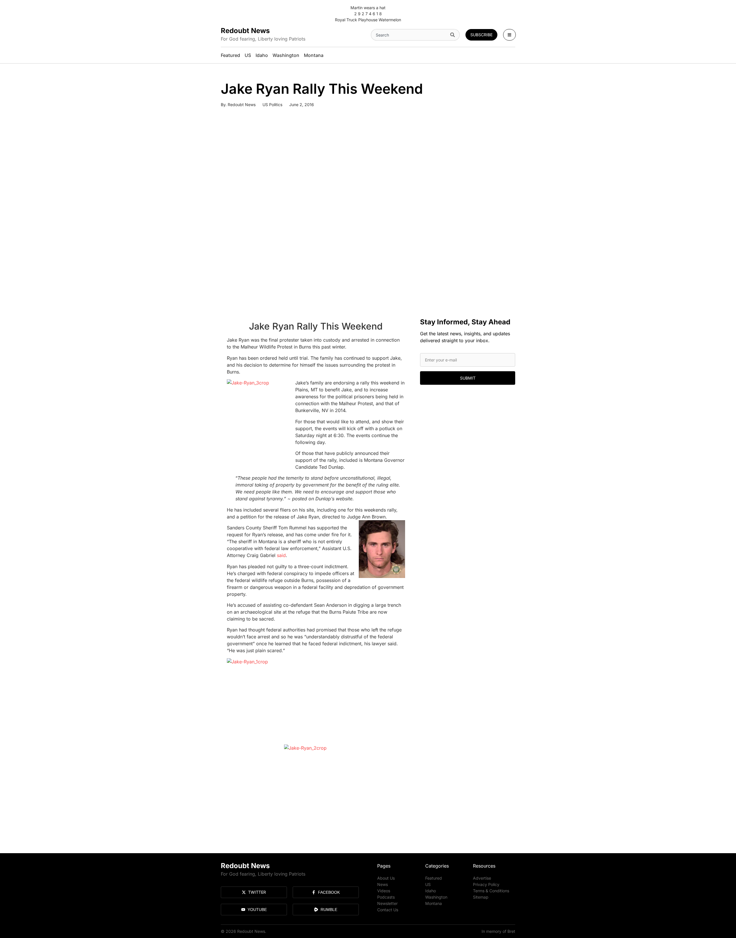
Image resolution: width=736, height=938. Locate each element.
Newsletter (387, 903)
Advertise (482, 878)
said (281, 555)
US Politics (272, 104)
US (428, 884)
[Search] (454, 35)
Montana (433, 903)
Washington (436, 897)
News (382, 884)
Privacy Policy (486, 884)
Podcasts (386, 897)
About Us (386, 878)
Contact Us (387, 909)
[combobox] (409, 35)
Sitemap (480, 897)
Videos (383, 890)
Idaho (430, 890)
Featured (433, 878)
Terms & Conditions (491, 890)
